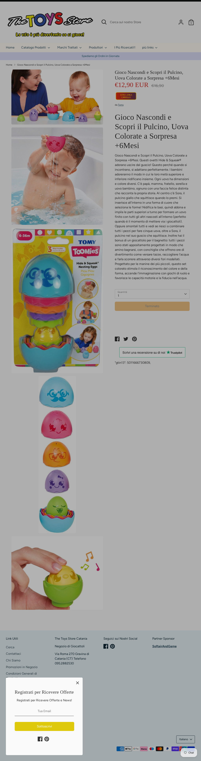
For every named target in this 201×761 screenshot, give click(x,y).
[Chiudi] (77, 682)
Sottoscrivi (44, 726)
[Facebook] (40, 739)
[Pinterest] (46, 739)
